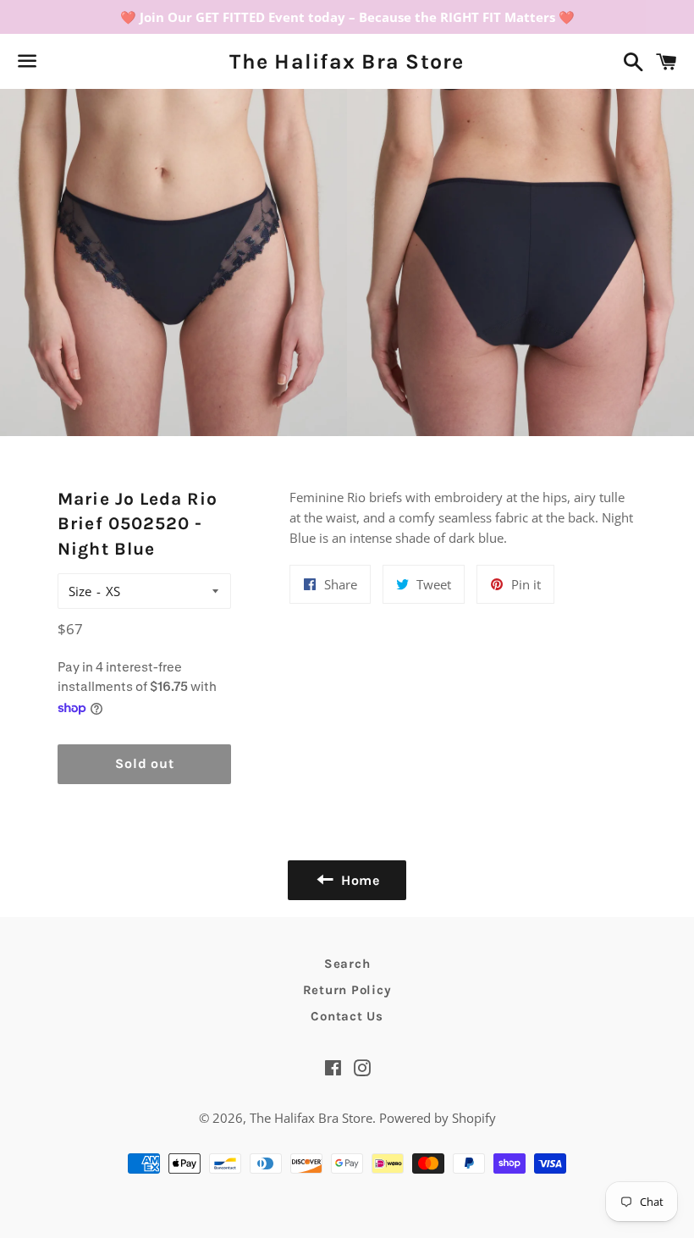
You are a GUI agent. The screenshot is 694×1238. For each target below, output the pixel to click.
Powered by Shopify (437, 1117)
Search (347, 963)
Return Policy (347, 990)
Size (80, 591)
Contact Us (347, 1016)
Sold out (144, 763)
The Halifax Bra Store (346, 61)
